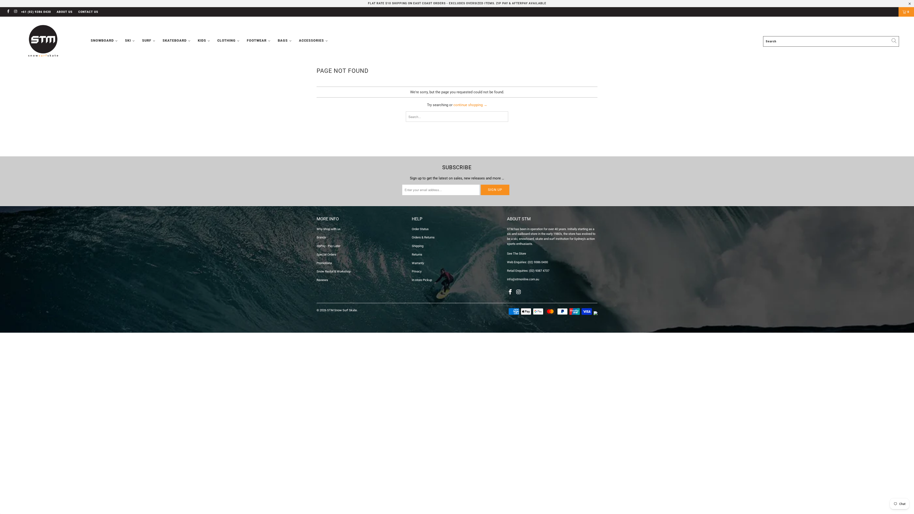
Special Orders (326, 254)
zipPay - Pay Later (328, 246)
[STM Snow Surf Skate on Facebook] (8, 12)
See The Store (516, 253)
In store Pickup (422, 280)
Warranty (418, 263)
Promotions (324, 263)
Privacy (417, 271)
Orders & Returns (423, 237)
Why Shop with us (329, 229)
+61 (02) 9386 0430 (36, 12)
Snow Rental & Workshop (334, 271)
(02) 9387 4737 (539, 270)
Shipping (417, 246)
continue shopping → (470, 105)
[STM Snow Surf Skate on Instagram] (15, 12)
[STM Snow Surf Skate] (43, 41)
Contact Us (88, 12)
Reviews (322, 280)
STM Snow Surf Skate (342, 310)
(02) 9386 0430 (538, 262)
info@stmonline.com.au (523, 279)
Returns (417, 254)
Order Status (420, 229)
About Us (65, 12)
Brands (321, 237)
